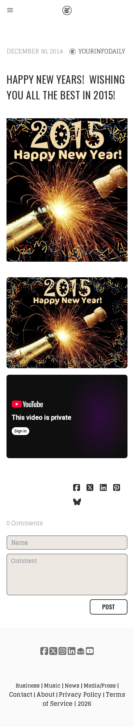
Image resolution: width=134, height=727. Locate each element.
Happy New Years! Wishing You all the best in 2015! (66, 86)
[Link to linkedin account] (71, 651)
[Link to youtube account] (90, 651)
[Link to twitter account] (53, 651)
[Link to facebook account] (44, 651)
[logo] (67, 10)
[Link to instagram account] (62, 651)
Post (108, 607)
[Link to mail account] (81, 651)
